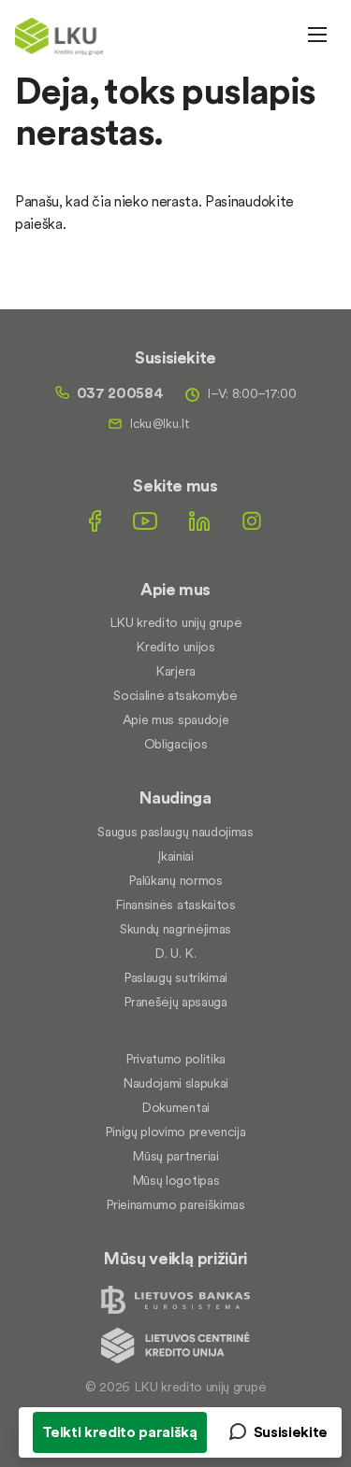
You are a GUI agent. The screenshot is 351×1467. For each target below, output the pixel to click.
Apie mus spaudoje (176, 719)
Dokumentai (175, 1107)
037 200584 (120, 392)
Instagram (251, 521)
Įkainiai (175, 855)
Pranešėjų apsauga (175, 1001)
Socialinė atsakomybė (175, 695)
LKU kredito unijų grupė (176, 622)
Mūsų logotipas (176, 1180)
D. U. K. (175, 953)
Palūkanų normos (175, 880)
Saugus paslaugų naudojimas (175, 831)
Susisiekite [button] (291, 1431)
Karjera (175, 670)
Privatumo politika (175, 1058)
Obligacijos (175, 743)
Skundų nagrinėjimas (175, 928)
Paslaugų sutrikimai (175, 977)
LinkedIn (199, 521)
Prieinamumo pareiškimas (175, 1204)
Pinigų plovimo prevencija (175, 1131)
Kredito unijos (175, 646)
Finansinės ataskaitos (175, 904)
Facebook (95, 521)
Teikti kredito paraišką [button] (119, 1431)
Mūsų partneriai (175, 1155)
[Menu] (317, 34)
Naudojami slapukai (175, 1083)
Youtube (145, 521)
